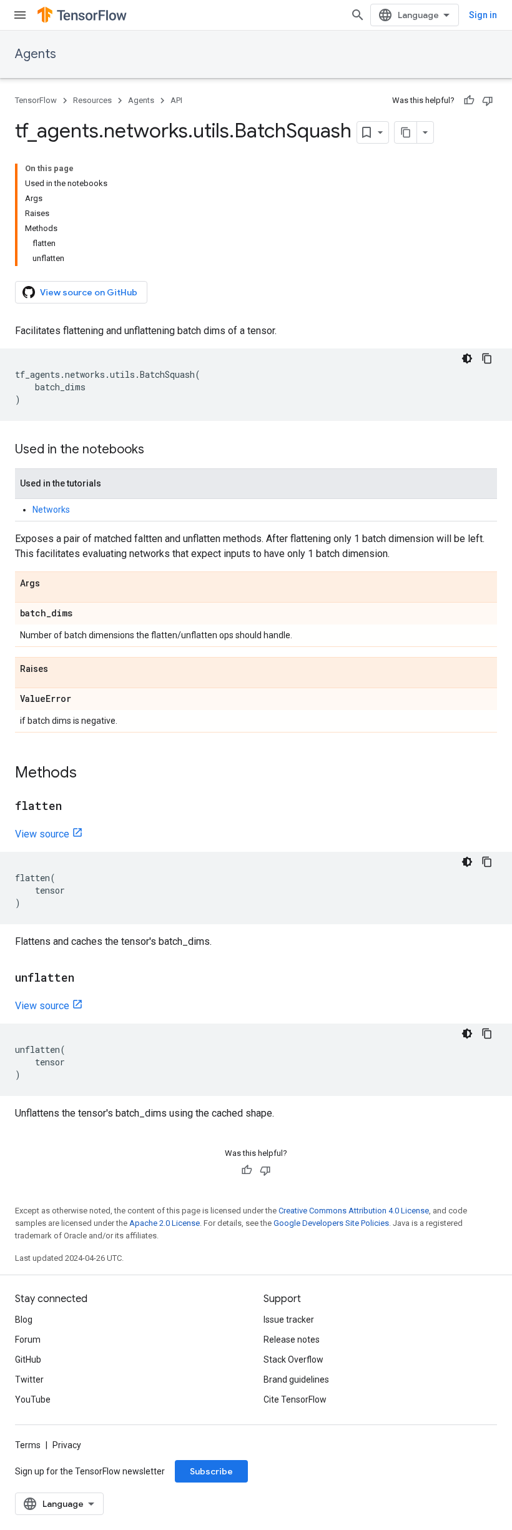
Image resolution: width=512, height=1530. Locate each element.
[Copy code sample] (487, 358)
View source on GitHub (88, 292)
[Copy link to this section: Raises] (60, 669)
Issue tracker (288, 1320)
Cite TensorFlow (295, 1399)
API (176, 100)
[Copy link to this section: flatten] (74, 806)
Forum (28, 1340)
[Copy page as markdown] (406, 132)
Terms (28, 1445)
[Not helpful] (487, 100)
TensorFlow (36, 100)
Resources (92, 100)
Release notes (291, 1340)
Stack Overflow (293, 1360)
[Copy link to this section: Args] (52, 583)
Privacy (66, 1445)
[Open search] (357, 14)
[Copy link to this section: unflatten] (86, 978)
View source (42, 834)
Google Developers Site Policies (331, 1223)
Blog (23, 1320)
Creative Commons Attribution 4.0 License (353, 1210)
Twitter (29, 1379)
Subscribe (211, 1471)
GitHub (28, 1360)
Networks (51, 510)
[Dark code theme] (467, 358)
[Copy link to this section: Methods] (89, 773)
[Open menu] (19, 15)
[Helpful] (469, 100)
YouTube (33, 1399)
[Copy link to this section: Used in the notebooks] (156, 450)
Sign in (483, 15)
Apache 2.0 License (164, 1223)
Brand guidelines (296, 1379)
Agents (35, 54)
